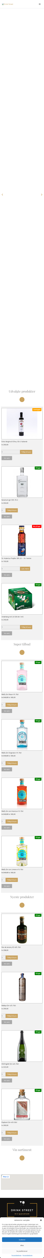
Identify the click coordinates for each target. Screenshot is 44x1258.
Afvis (22, 1245)
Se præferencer (22, 1251)
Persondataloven (16, 1255)
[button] (41, 1220)
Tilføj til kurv (26, 452)
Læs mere (25, 569)
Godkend (22, 1240)
